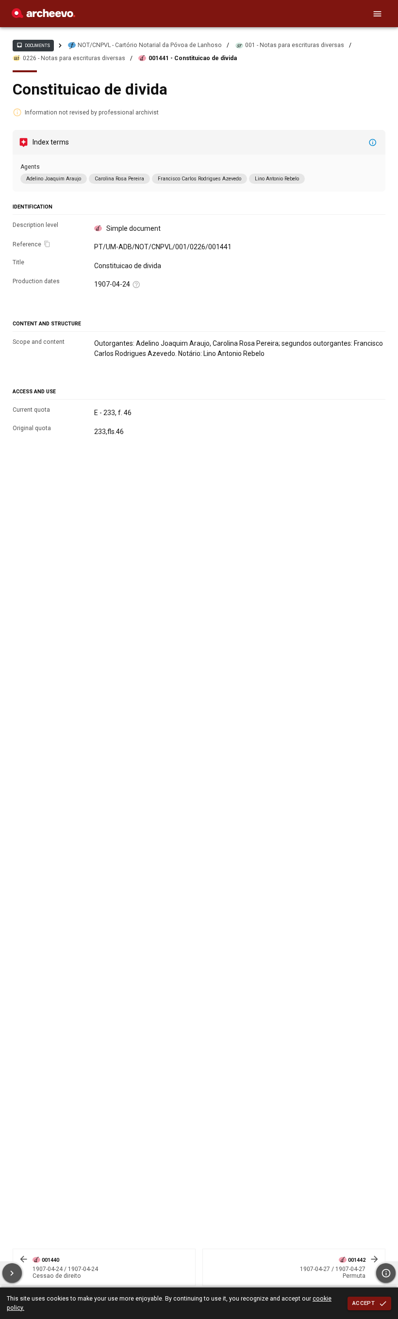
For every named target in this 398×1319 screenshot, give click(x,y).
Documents (33, 45)
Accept (363, 1303)
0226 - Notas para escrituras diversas (74, 58)
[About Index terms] (373, 142)
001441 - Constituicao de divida (193, 58)
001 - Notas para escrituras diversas (294, 45)
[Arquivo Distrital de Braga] (43, 15)
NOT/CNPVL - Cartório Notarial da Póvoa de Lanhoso (150, 45)
